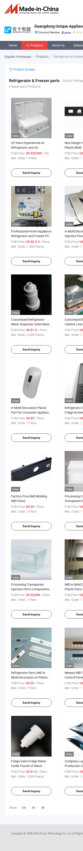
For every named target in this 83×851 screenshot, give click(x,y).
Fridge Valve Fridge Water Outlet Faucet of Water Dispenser (28, 765)
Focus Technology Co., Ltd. (56, 833)
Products (37, 45)
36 (33, 807)
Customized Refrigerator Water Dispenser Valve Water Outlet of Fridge (30, 324)
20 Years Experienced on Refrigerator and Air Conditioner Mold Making (28, 147)
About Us (58, 45)
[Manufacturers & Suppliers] (32, 9)
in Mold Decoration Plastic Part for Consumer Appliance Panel (31, 412)
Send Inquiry (31, 172)
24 (24, 807)
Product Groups (24, 69)
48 (43, 807)
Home (13, 45)
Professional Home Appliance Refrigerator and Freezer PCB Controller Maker (31, 236)
